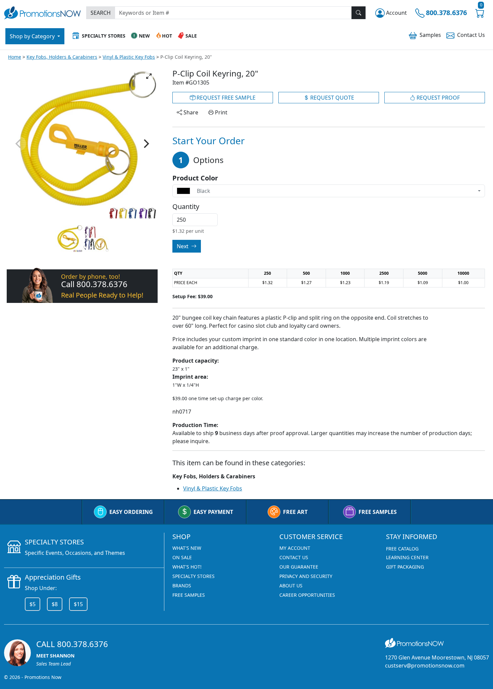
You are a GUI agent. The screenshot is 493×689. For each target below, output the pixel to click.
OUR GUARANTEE (298, 567)
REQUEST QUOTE (331, 97)
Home (14, 57)
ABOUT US (291, 585)
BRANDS (181, 585)
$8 (55, 604)
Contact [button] (471, 35)
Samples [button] (430, 35)
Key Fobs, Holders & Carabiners (61, 57)
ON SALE (182, 557)
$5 (33, 604)
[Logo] (42, 12)
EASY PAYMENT (213, 512)
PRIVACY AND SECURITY (305, 576)
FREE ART (295, 512)
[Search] (358, 12)
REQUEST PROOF (437, 97)
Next (183, 246)
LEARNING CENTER (407, 557)
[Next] (145, 143)
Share (190, 112)
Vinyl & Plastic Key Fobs (129, 57)
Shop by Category (33, 36)
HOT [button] (167, 36)
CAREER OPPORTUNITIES (307, 595)
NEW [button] (144, 36)
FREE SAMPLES (378, 512)
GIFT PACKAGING (405, 567)
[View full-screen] (149, 76)
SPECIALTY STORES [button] (103, 36)
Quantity (185, 207)
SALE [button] (191, 36)
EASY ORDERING (131, 512)
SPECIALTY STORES (193, 576)
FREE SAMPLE (225, 97)
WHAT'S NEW (186, 548)
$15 (78, 604)
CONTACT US (293, 557)
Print (220, 112)
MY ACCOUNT (294, 548)
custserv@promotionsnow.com (424, 665)
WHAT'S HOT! (187, 567)
